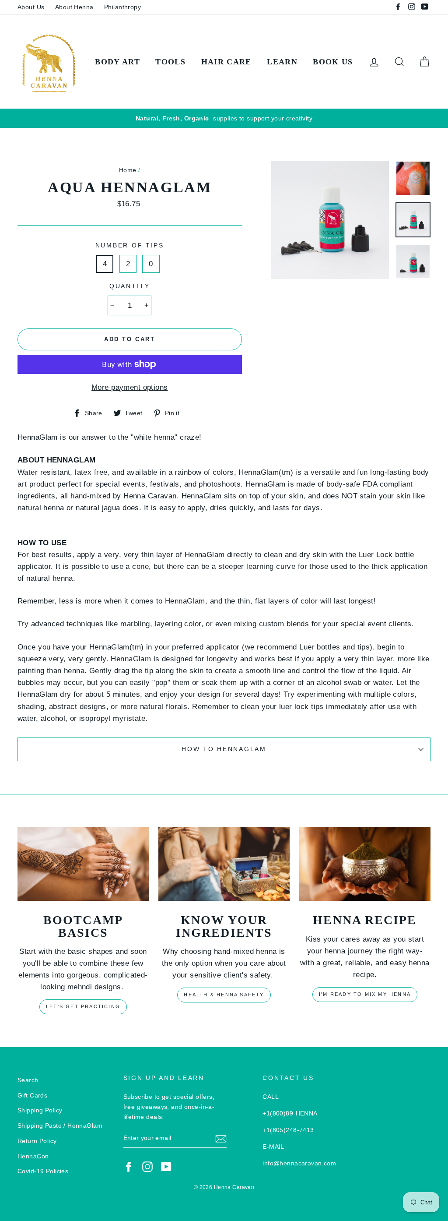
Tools (170, 61)
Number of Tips (129, 245)
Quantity (129, 286)
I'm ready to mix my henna (365, 994)
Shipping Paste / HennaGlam (60, 1125)
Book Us (333, 61)
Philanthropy (122, 7)
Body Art (117, 61)
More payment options (129, 387)
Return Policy (37, 1140)
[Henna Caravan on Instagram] (147, 1166)
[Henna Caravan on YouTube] (166, 1166)
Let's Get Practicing (83, 1006)
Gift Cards (32, 1095)
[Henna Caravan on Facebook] (128, 1166)
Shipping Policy (40, 1110)
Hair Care (226, 61)
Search (28, 1079)
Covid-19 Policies (43, 1171)
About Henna (74, 7)
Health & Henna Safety (224, 994)
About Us (31, 7)
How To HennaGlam (224, 749)
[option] (224, 118)
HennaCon (33, 1156)
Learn (282, 61)
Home (127, 169)
